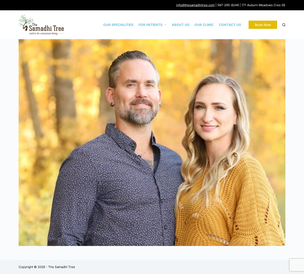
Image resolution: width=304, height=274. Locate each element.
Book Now (263, 25)
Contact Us (230, 25)
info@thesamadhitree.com (195, 5)
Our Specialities (118, 25)
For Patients (150, 25)
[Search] (283, 24)
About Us (180, 25)
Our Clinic (204, 25)
